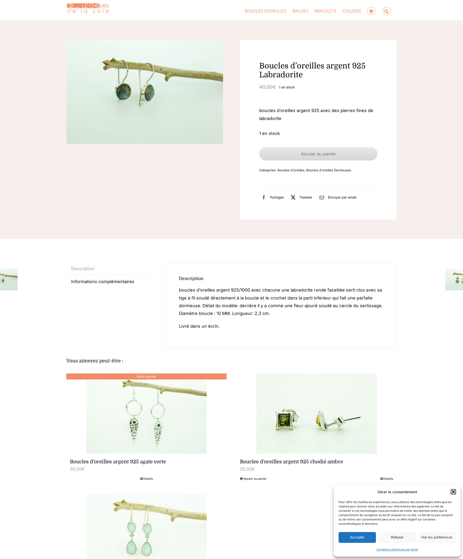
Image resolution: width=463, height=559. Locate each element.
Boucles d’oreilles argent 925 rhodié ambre (291, 462)
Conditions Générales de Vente (397, 549)
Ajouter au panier (318, 153)
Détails (148, 478)
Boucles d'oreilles (291, 170)
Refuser (397, 537)
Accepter (357, 537)
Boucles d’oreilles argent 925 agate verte (118, 462)
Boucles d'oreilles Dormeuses (328, 170)
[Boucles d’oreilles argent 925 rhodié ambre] (316, 413)
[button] (453, 491)
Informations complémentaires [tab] (102, 281)
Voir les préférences (437, 537)
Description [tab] (83, 268)
